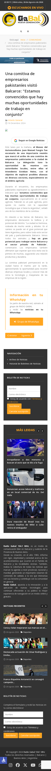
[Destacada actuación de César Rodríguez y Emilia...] (25, 643)
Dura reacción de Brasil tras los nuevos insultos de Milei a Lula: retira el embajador (25, 524)
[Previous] (38, 430)
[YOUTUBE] (33, 765)
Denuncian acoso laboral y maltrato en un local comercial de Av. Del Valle (25, 492)
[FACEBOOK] (17, 765)
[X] (25, 765)
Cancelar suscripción (18, 411)
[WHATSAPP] (40, 765)
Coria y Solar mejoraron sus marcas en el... (25, 627)
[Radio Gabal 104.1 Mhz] (25, 19)
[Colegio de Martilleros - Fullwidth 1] (25, 60)
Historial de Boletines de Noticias (25, 363)
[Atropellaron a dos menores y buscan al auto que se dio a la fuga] (25, 447)
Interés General (15, 120)
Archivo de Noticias (18, 359)
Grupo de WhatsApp (28, 321)
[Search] (21, 31)
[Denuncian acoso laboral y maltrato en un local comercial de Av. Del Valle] (25, 476)
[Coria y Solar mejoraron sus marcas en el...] (25, 619)
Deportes (27, 632)
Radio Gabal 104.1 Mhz (34, 752)
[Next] (42, 430)
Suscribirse (14, 406)
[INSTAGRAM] (10, 765)
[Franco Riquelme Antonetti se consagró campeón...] (25, 670)
